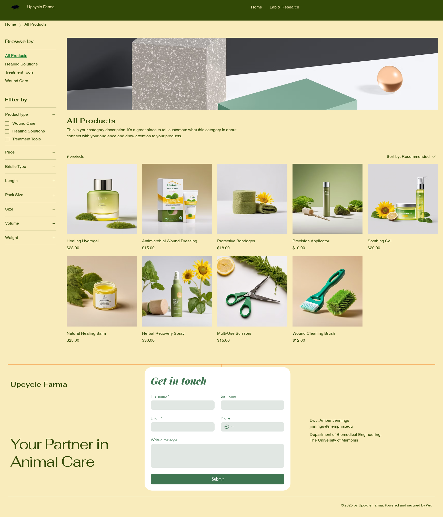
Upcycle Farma (38, 384)
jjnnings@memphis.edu (331, 426)
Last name (228, 396)
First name (160, 396)
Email (156, 418)
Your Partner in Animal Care (59, 453)
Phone (225, 418)
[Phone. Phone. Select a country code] (229, 427)
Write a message (164, 440)
